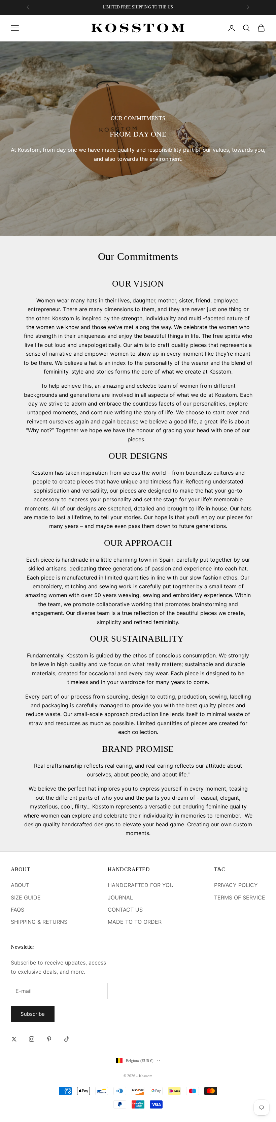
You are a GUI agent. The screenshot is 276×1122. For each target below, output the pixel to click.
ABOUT (20, 885)
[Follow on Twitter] (14, 1039)
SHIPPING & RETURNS (39, 921)
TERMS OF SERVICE (239, 897)
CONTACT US (125, 909)
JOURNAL (120, 897)
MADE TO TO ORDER (135, 921)
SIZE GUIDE (26, 897)
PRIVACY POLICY (236, 885)
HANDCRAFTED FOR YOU (141, 885)
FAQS (17, 909)
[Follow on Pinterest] (49, 1039)
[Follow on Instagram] (31, 1039)
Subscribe (33, 1014)
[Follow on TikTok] (66, 1039)
